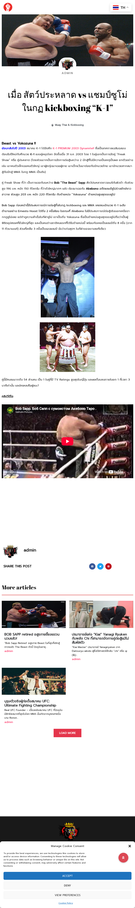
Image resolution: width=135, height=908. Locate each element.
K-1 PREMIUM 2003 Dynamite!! (73, 148)
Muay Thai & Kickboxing (69, 125)
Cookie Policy (66, 903)
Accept (67, 876)
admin (8, 651)
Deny (67, 885)
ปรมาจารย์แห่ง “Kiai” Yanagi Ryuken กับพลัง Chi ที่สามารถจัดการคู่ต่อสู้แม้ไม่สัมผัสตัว (100, 638)
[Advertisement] (67, 516)
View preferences (68, 895)
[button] (129, 846)
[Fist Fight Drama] (8, 7)
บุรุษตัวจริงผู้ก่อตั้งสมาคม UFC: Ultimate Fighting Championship (30, 703)
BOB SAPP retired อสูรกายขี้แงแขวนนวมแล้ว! (31, 636)
